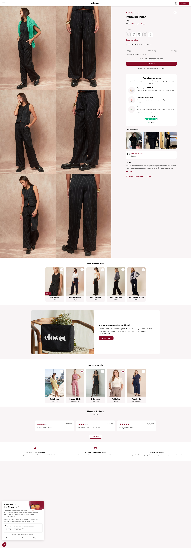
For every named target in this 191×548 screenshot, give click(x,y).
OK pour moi (37, 538)
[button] (4, 544)
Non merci (9, 538)
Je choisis (23, 538)
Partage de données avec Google (15, 528)
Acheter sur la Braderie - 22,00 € (141, 176)
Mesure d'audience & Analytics (14, 530)
